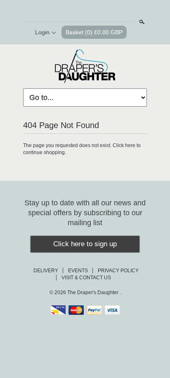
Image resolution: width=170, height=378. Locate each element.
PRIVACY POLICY (118, 270)
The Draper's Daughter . (94, 292)
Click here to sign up (85, 244)
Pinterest (91, 11)
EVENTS (78, 270)
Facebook (77, 11)
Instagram (105, 11)
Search (141, 22)
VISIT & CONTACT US (86, 278)
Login (42, 32)
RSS (63, 11)
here (130, 145)
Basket (94, 32)
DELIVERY (45, 270)
